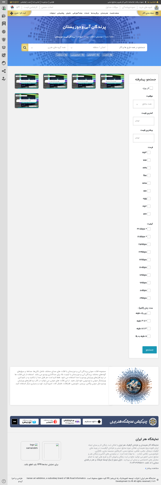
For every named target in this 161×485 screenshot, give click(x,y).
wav (145, 160)
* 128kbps (142, 236)
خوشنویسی (75, 54)
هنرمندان (104, 13)
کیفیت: (150, 223)
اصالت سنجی (47, 7)
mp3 (144, 152)
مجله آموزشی (77, 13)
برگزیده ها (95, 13)
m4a (145, 168)
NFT (18, 7)
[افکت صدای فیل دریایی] (55, 81)
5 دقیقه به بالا (141, 336)
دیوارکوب (60, 54)
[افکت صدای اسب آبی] (27, 81)
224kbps (143, 252)
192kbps (143, 259)
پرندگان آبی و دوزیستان (84, 27)
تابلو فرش (92, 54)
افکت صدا (89, 36)
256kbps (143, 244)
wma (144, 183)
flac (145, 175)
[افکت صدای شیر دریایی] (112, 81)
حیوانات (80, 36)
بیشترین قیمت (146, 130)
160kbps (143, 267)
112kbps (143, 275)
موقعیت (149, 96)
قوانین (52, 2)
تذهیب (106, 54)
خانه (112, 36)
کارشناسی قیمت (30, 7)
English (15, 2)
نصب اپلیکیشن (26, 2)
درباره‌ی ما (44, 2)
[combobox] (87, 47)
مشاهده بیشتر (152, 468)
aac (145, 191)
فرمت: (150, 147)
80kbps (143, 290)
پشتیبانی (60, 13)
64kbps (143, 298)
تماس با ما (36, 2)
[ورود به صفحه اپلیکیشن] (15, 422)
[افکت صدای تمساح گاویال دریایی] (84, 81)
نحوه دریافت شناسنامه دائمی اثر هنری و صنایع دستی (126, 2)
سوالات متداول (112, 7)
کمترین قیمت (147, 113)
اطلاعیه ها (151, 2)
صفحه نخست (114, 13)
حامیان (68, 13)
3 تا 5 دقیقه (141, 328)
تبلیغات (52, 13)
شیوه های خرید (145, 7)
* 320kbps (142, 229)
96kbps (143, 282)
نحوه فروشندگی (128, 7)
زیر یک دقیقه (141, 313)
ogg (145, 198)
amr (145, 214)
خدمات (86, 13)
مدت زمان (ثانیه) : (145, 308)
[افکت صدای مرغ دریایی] (27, 100)
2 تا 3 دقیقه (142, 321)
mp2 (145, 206)
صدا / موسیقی (102, 36)
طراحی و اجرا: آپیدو (16, 480)
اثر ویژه (146, 88)
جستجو (149, 350)
